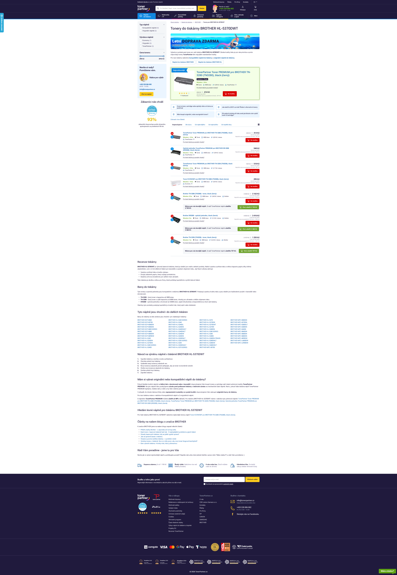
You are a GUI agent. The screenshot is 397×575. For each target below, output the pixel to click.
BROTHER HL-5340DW (176, 334)
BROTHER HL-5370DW (207, 322)
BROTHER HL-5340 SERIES (178, 320)
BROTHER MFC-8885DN (239, 336)
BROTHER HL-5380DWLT (208, 345)
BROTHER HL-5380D (207, 336)
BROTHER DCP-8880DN (146, 334)
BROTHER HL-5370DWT (208, 325)
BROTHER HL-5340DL (176, 325)
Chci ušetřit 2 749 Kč (250, 207)
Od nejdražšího (213, 124)
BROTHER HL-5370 (206, 320)
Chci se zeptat (146, 94)
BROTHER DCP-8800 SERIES (147, 329)
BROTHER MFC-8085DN (239, 320)
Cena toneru (145, 52)
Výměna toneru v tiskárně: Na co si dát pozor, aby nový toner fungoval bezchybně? (169, 441)
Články (229, 2)
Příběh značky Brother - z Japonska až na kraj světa (158, 430)
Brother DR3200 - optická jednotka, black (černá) (200, 215)
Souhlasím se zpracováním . (220, 484)
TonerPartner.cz (206, 496)
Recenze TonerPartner (176, 531)
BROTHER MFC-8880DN (239, 334)
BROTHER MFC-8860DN (239, 331)
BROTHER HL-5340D (145, 347)
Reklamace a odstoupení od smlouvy (181, 502)
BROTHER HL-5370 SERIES (178, 347)
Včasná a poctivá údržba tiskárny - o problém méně (158, 439)
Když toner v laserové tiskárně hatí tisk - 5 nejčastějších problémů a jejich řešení (168, 432)
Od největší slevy (226, 124)
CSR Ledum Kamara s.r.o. (208, 502)
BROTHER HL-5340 (175, 322)
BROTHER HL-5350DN (176, 336)
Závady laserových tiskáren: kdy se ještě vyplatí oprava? (160, 434)
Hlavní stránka (175, 22)
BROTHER (198, 22)
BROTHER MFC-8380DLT (239, 325)
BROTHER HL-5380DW (207, 343)
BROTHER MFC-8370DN (239, 322)
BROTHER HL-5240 (144, 338)
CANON (202, 517)
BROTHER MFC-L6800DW (239, 340)
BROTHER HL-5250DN (145, 340)
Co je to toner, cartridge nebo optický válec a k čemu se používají (195, 107)
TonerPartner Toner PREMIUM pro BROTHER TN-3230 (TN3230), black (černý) (198, 401)
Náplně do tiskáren (186, 22)
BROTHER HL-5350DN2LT (177, 345)
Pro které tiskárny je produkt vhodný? (207, 88)
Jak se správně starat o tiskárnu (151, 437)
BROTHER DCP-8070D (145, 322)
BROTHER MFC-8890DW (239, 338)
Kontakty (245, 2)
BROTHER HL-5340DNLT (177, 331)
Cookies (171, 517)
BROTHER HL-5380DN (207, 329)
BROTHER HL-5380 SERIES (209, 331)
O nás (201, 499)
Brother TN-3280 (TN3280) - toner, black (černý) (199, 194)
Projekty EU (172, 528)
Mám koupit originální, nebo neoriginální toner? (192, 114)
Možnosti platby (174, 505)
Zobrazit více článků (178, 119)
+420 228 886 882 (226, 8)
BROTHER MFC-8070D (207, 347)
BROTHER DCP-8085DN (146, 327)
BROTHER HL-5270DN (145, 343)
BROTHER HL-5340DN (176, 327)
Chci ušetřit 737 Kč (250, 251)
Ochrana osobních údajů (177, 514)
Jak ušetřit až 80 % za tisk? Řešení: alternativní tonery (240, 107)
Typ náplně (144, 24)
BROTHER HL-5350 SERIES (178, 340)
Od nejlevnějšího (200, 124)
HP (201, 514)
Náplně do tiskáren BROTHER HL (210, 62)
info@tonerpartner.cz (147, 89)
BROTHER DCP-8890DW (146, 336)
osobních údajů (228, 484)
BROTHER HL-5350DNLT (177, 338)
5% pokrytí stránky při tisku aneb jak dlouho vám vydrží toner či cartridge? (240, 114)
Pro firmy (237, 2)
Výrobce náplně (146, 37)
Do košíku (231, 94)
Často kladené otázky (176, 522)
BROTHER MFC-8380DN (239, 327)
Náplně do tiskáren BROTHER (183, 62)
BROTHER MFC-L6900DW (239, 343)
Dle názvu (188, 124)
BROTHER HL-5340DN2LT (177, 329)
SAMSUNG (203, 520)
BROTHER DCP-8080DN (146, 325)
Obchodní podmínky (175, 511)
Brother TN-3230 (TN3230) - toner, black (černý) (199, 237)
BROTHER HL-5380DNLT (208, 340)
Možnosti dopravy (218, 2)
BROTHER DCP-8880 (145, 331)
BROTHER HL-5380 (206, 334)
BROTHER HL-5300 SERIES (147, 345)
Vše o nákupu (174, 496)
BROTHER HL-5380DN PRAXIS (210, 338)
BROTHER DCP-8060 (145, 320)
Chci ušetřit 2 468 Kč (250, 229)
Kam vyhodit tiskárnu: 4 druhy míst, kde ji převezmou (159, 443)
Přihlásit (243, 10)
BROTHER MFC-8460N (238, 329)
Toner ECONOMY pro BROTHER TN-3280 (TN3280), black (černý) (206, 179)
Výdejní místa (173, 508)
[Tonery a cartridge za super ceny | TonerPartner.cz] (144, 8)
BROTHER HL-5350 (175, 343)
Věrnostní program (175, 520)
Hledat (202, 8)
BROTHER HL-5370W (207, 327)
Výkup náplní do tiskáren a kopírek (180, 525)
